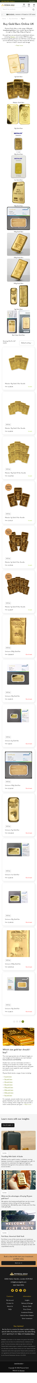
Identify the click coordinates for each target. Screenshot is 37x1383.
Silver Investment (27, 1318)
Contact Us (9, 1303)
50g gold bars (8, 1085)
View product (18, 374)
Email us (12, 1)
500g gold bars (8, 1093)
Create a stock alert (18, 642)
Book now (17, 1263)
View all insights (7, 1125)
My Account (10, 1300)
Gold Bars (4, 1153)
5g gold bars (8, 1076)
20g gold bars (8, 1082)
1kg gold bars (8, 1095)
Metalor (12, 37)
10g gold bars (8, 1079)
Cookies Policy (29, 1334)
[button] (12, 1290)
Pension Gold (27, 1306)
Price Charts (27, 1309)
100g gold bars (8, 1087)
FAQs (10, 1309)
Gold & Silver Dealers (27, 1315)
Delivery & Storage (27, 1303)
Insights (27, 1300)
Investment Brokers (27, 1312)
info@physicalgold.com (18, 1282)
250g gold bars (8, 1090)
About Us (10, 1306)
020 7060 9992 (5, 1)
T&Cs (19, 1334)
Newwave (22, 1370)
